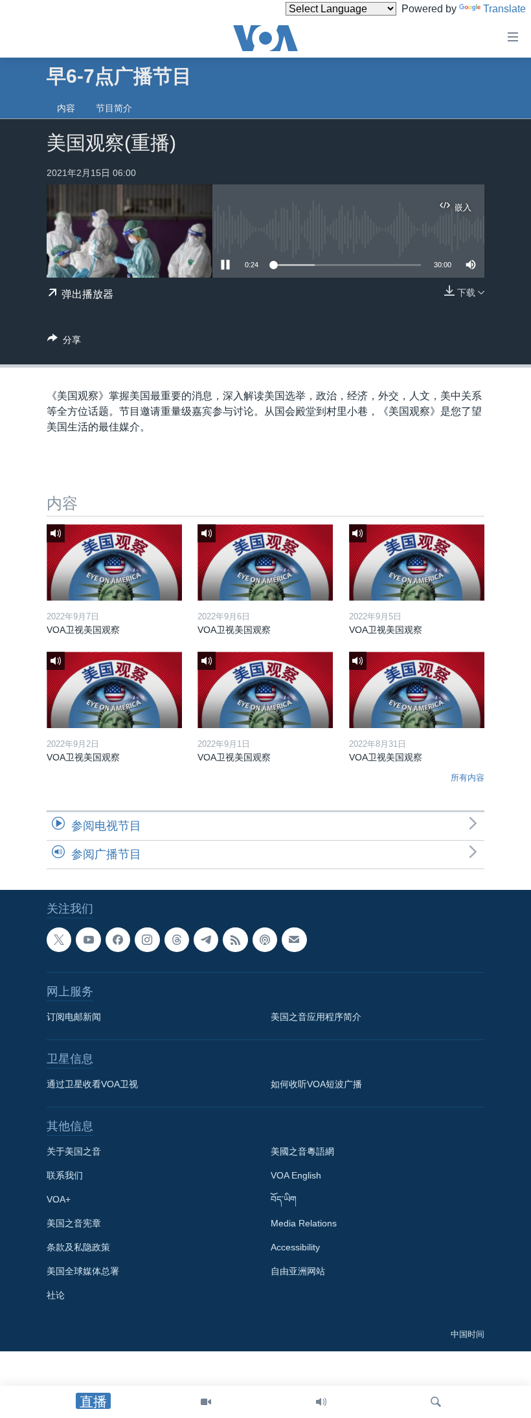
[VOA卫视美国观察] (114, 562)
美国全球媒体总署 (83, 1271)
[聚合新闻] (235, 939)
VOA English (296, 1175)
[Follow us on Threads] (176, 939)
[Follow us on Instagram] (147, 939)
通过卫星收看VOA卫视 (92, 1084)
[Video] (205, 1402)
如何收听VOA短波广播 (316, 1084)
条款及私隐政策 (78, 1247)
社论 (56, 1295)
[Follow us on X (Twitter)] (59, 939)
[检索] (435, 1402)
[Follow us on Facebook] (118, 939)
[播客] (265, 939)
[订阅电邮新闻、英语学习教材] (294, 939)
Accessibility (295, 1247)
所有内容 (467, 777)
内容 (66, 108)
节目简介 (114, 108)
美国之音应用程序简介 (316, 1017)
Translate (504, 8)
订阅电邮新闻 (74, 1017)
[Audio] (321, 1402)
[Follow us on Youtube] (88, 939)
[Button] (64, 342)
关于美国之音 (74, 1151)
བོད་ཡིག (284, 1199)
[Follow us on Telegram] (206, 939)
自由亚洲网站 (298, 1271)
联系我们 (65, 1175)
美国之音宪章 (74, 1223)
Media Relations (304, 1223)
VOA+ (59, 1199)
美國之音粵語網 (302, 1151)
